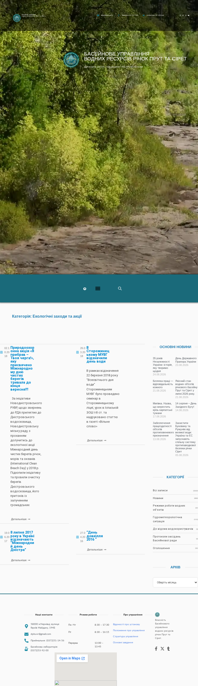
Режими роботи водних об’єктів (169, 507)
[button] (98, 288)
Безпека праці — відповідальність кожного (163, 384)
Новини (158, 498)
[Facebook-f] (183, 15)
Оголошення (161, 548)
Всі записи (160, 490)
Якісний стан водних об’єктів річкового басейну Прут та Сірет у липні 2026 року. (186, 387)
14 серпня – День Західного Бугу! (186, 405)
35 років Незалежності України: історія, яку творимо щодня (162, 364)
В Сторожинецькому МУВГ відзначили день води (97, 355)
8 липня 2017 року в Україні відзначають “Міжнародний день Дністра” (22, 541)
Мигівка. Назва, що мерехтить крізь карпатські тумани (162, 408)
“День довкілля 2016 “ (94, 536)
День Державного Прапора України (186, 360)
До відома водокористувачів (173, 528)
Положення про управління (129, 630)
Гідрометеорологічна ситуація (167, 519)
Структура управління (125, 636)
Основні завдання (123, 642)
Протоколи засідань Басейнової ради (167, 538)
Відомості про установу (126, 624)
